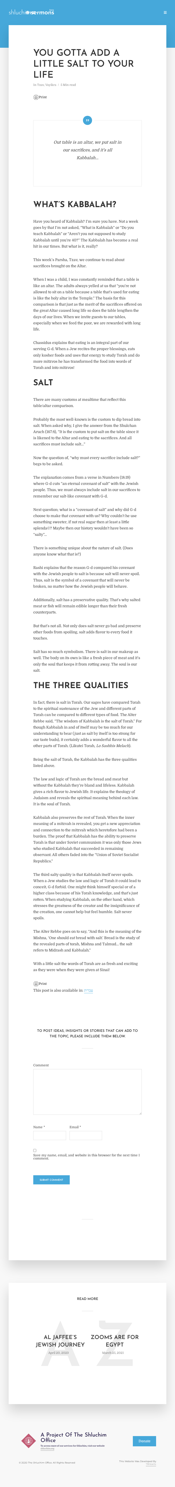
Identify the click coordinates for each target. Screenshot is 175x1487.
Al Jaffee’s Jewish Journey (60, 1341)
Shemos (97, 13)
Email (75, 1127)
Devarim (151, 13)
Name (39, 1127)
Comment (41, 1065)
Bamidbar (133, 13)
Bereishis (79, 13)
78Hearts (151, 1464)
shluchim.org (47, 1448)
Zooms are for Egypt (115, 1341)
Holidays (60, 13)
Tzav (40, 85)
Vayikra (114, 13)
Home (43, 13)
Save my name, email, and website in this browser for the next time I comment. (86, 1157)
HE (32, 13)
